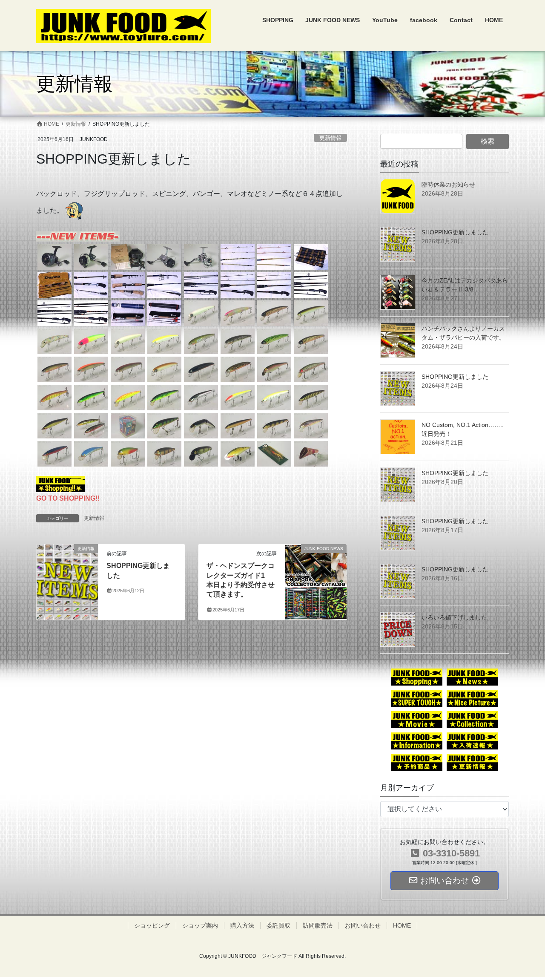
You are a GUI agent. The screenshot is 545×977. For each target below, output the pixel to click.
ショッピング (152, 925)
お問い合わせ (363, 925)
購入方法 (242, 925)
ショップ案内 (200, 925)
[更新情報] (67, 567)
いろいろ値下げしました (454, 617)
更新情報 (330, 138)
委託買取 (278, 925)
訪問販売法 (318, 925)
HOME (402, 925)
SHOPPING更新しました (455, 232)
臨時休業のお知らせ (448, 184)
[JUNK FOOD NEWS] (316, 569)
